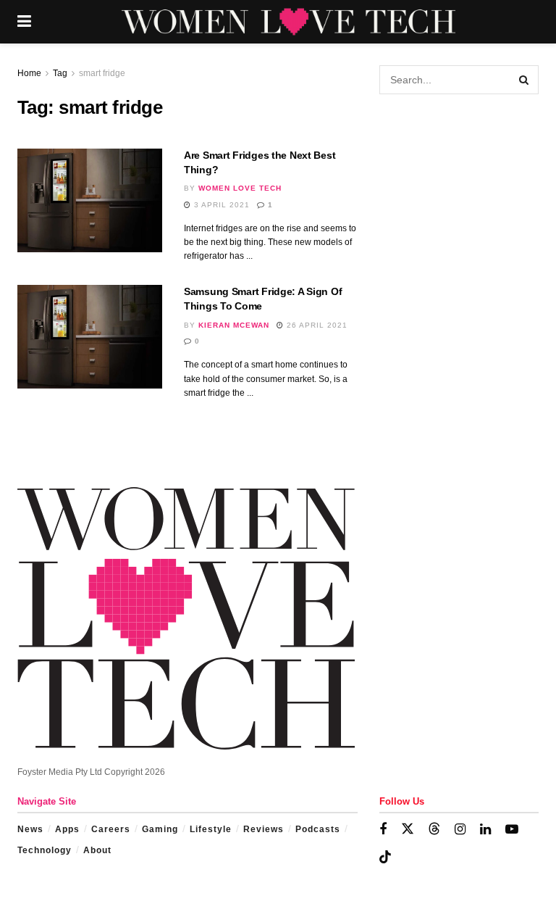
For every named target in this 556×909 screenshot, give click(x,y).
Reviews (263, 829)
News (30, 829)
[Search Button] (524, 79)
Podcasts (317, 829)
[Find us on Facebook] (383, 829)
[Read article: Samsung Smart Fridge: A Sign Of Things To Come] (89, 337)
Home (29, 73)
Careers (110, 829)
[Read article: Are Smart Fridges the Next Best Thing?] (89, 200)
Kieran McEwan (233, 325)
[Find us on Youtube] (511, 829)
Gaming (160, 829)
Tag (60, 73)
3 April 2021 (220, 205)
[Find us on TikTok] (385, 857)
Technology (44, 850)
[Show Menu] (24, 21)
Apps (67, 829)
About (97, 850)
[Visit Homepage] (288, 21)
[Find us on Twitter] (407, 829)
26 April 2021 (316, 325)
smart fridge (102, 73)
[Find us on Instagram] (460, 829)
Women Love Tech (240, 188)
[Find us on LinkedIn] (485, 829)
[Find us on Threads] (434, 829)
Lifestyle (211, 829)
